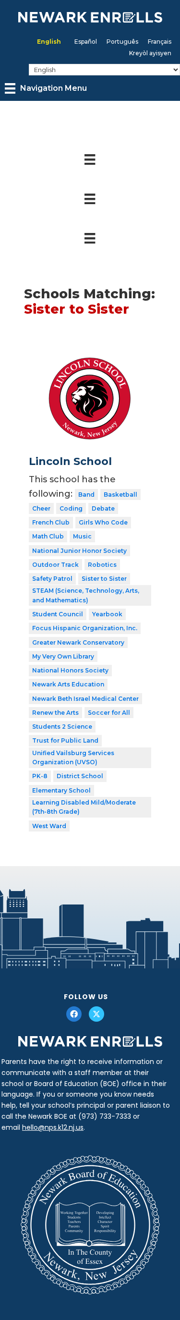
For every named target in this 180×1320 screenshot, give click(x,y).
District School (80, 776)
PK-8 (40, 776)
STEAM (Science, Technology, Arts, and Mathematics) (85, 595)
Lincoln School (70, 461)
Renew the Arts (55, 712)
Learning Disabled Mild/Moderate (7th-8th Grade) (84, 807)
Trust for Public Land (65, 740)
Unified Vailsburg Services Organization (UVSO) (73, 757)
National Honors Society (70, 670)
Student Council (57, 614)
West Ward (49, 826)
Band (86, 494)
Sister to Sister (104, 578)
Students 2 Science (62, 726)
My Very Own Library (63, 656)
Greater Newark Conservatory (78, 642)
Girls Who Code (103, 522)
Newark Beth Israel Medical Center (85, 698)
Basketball (120, 494)
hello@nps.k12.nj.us (53, 1127)
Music (82, 536)
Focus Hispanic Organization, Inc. (84, 628)
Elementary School (61, 790)
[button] (74, 1014)
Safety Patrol (52, 578)
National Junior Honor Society (79, 550)
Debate (103, 508)
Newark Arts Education (68, 684)
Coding (71, 508)
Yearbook (107, 614)
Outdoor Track (55, 564)
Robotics (102, 564)
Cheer (41, 508)
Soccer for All (109, 712)
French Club (51, 522)
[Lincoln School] (90, 358)
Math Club (48, 536)
